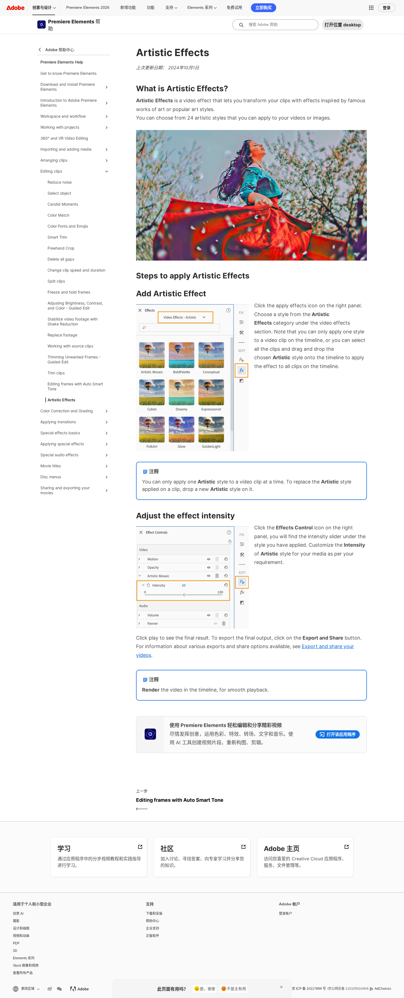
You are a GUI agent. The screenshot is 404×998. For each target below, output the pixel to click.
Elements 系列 (199, 7)
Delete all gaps (61, 259)
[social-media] (59, 989)
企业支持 (152, 928)
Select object (59, 193)
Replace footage (62, 335)
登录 (387, 7)
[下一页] (310, 804)
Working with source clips (70, 346)
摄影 (16, 921)
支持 (169, 7)
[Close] (281, 987)
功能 (150, 7)
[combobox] (275, 24)
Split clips (56, 281)
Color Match (58, 215)
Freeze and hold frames (69, 292)
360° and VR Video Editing (64, 138)
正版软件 (152, 936)
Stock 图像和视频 (25, 965)
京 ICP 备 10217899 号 (309, 989)
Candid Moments (63, 204)
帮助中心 (152, 921)
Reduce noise (60, 182)
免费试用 (234, 7)
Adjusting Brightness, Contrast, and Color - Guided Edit (75, 305)
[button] (371, 7)
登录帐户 (285, 914)
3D (15, 951)
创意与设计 (42, 7)
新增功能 (128, 7)
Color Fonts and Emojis (68, 226)
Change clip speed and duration (76, 270)
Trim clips (56, 373)
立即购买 (263, 7)
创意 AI (18, 914)
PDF (16, 943)
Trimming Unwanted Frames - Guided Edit (74, 359)
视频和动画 (21, 936)
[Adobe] (15, 7)
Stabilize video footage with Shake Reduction (73, 321)
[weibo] (49, 989)
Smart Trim (57, 237)
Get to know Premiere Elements (68, 73)
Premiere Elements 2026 (87, 7)
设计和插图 (21, 928)
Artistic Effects (61, 399)
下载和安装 (154, 914)
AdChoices (383, 989)
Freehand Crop (61, 248)
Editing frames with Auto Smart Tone (75, 386)
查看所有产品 (23, 973)
